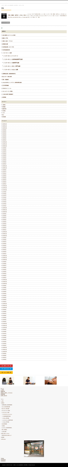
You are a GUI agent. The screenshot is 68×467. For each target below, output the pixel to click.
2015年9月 (4, 237)
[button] (6, 365)
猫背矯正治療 (5, 44)
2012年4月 (4, 319)
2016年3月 (4, 225)
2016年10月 (4, 211)
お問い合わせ (4, 395)
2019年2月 (4, 161)
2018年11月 (4, 167)
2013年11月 (4, 281)
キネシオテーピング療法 (7, 91)
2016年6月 (4, 219)
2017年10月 (4, 189)
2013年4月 (4, 295)
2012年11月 (4, 305)
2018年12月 (4, 165)
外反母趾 (4, 110)
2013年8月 (4, 287)
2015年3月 (4, 249)
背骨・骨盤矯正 (5, 79)
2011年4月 (4, 339)
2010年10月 (4, 351)
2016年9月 (4, 213)
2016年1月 (4, 229)
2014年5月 (4, 269)
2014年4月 (4, 271)
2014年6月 (4, 267)
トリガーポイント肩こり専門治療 (11, 66)
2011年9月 (4, 329)
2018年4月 (4, 177)
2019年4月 (4, 157)
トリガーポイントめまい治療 (10, 69)
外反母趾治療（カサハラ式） (8, 46)
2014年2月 (4, 275)
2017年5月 (4, 197)
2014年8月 (4, 263)
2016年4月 (4, 223)
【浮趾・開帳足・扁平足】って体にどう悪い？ (17, 15)
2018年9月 (4, 169)
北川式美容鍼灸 (5, 85)
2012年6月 (4, 315)
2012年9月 (4, 309)
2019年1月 (4, 163)
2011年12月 (4, 323)
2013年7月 (4, 289)
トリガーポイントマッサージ (10, 56)
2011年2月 (4, 343)
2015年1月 (4, 253)
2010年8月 (4, 355)
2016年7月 (4, 217)
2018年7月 (4, 171)
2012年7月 (4, 313)
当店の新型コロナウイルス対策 (8, 35)
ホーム (2, 388)
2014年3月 (4, 273)
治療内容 (3, 391)
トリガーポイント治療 (7, 52)
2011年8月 (4, 331)
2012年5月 (4, 317)
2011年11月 (4, 325)
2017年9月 (4, 191)
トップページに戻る (5, 22)
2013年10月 (4, 283)
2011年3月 (4, 341)
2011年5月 (4, 337)
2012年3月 (4, 321)
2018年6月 (4, 173)
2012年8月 (4, 311)
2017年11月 (4, 187)
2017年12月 (4, 185)
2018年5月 (4, 175)
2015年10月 (4, 235)
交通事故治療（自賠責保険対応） (9, 73)
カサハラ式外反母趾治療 (6, 406)
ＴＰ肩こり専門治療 (5, 418)
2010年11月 (4, 349)
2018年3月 (4, 179)
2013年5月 (4, 293)
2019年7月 (4, 151)
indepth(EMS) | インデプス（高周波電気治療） (12, 82)
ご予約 (2, 390)
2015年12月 (4, 231)
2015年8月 (4, 239)
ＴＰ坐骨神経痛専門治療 (6, 416)
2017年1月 (4, 205)
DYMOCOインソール (6, 88)
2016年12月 (4, 207)
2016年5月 (4, 221)
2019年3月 (4, 159)
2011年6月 (4, 335)
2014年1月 (4, 277)
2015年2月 (4, 251)
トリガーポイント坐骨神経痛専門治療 (13, 59)
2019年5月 (4, 155)
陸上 (3, 114)
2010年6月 (4, 359)
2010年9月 (4, 353)
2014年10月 (4, 259)
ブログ (3, 112)
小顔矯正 (4, 104)
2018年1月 (4, 183)
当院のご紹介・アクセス (7, 41)
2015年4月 (4, 247)
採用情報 (4, 97)
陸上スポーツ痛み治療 (7, 76)
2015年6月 (4, 243)
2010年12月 (4, 347)
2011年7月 (4, 333)
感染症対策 (4, 108)
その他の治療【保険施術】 (7, 94)
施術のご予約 (5, 38)
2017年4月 (4, 199)
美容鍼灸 (4, 106)
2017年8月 (4, 193)
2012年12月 (4, 303)
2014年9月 (4, 261)
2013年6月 (4, 291)
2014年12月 (4, 255)
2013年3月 (4, 297)
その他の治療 (4, 431)
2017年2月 (4, 203)
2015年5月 (4, 245)
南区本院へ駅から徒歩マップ (6, 435)
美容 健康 (4, 116)
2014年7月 (4, 265)
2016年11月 (4, 209)
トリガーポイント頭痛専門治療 (11, 62)
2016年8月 (4, 215)
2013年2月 (4, 299)
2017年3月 (4, 201)
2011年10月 (4, 327)
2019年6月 (4, 153)
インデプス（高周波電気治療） (7, 427)
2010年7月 (4, 357)
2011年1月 (4, 345)
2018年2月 (4, 181)
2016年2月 (4, 227)
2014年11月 (4, 257)
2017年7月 (4, 195)
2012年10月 (4, 307)
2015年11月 (4, 233)
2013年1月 (4, 301)
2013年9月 (4, 285)
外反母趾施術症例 (6, 49)
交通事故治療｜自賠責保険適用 (7, 404)
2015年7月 (4, 241)
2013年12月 (4, 279)
